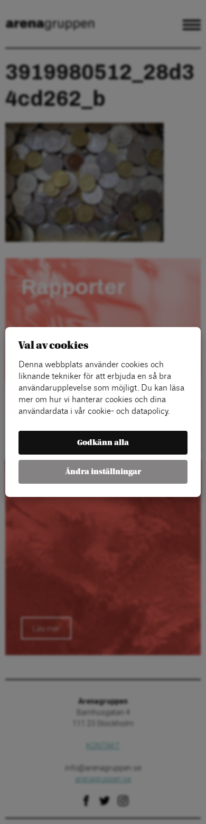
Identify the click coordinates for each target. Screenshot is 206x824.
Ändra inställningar (103, 471)
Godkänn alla (103, 442)
